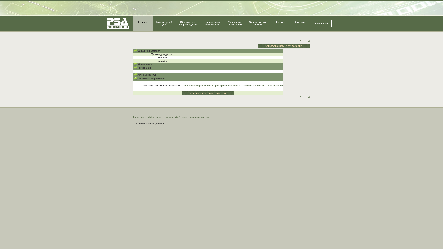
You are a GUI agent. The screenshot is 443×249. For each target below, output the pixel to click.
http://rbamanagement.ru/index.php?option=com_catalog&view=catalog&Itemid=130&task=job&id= (233, 85)
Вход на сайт (322, 23)
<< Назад (305, 40)
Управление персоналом (235, 23)
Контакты (300, 22)
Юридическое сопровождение (188, 23)
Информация (154, 117)
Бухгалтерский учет (164, 23)
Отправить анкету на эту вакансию (283, 45)
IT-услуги (280, 22)
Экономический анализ (258, 23)
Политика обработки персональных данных (186, 117)
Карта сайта (139, 117)
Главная (143, 22)
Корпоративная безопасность (212, 23)
